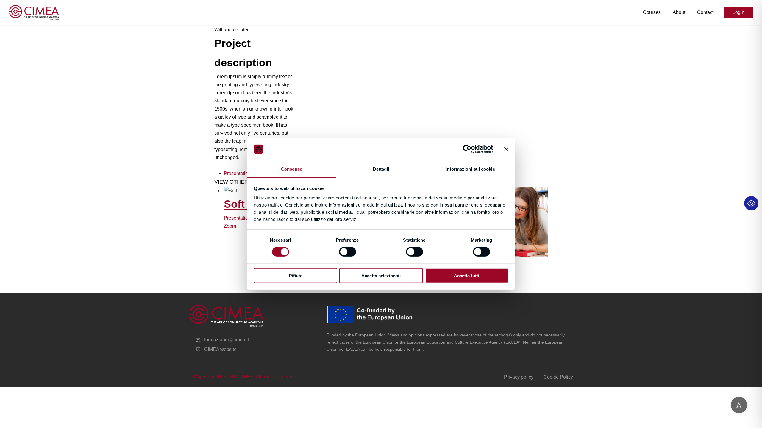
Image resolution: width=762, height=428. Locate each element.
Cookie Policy (558, 377)
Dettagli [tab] (381, 168)
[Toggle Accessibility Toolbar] (751, 203)
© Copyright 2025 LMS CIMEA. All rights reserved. (242, 376)
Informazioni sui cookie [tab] (470, 168)
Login (738, 12)
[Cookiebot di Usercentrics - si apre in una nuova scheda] (467, 149)
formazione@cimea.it (226, 339)
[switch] (347, 252)
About (679, 12)
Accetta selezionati (381, 275)
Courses (652, 12)
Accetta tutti (466, 275)
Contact (705, 12)
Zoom (230, 226)
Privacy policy (518, 377)
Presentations (238, 173)
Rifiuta (295, 275)
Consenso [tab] (291, 168)
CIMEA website (220, 349)
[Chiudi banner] (506, 149)
